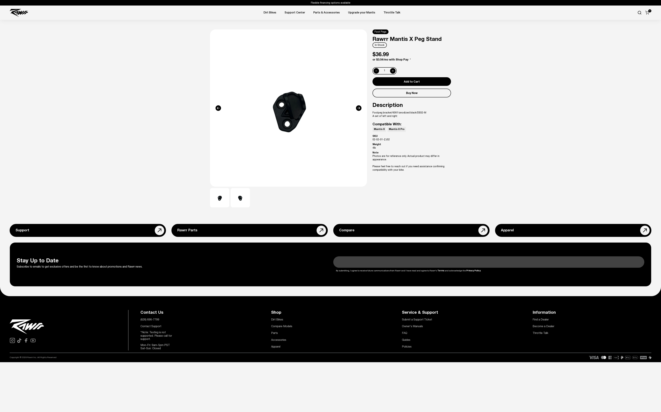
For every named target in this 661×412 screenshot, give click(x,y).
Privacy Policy (473, 271)
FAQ (404, 333)
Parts (274, 333)
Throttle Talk (540, 333)
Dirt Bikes (270, 13)
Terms (440, 271)
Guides (406, 340)
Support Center (295, 13)
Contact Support (150, 326)
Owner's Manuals (412, 326)
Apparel (275, 347)
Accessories (278, 340)
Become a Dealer (543, 326)
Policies (407, 347)
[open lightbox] (288, 108)
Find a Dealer (541, 320)
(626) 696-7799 (149, 320)
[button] (225, 108)
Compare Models (281, 326)
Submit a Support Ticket (417, 320)
